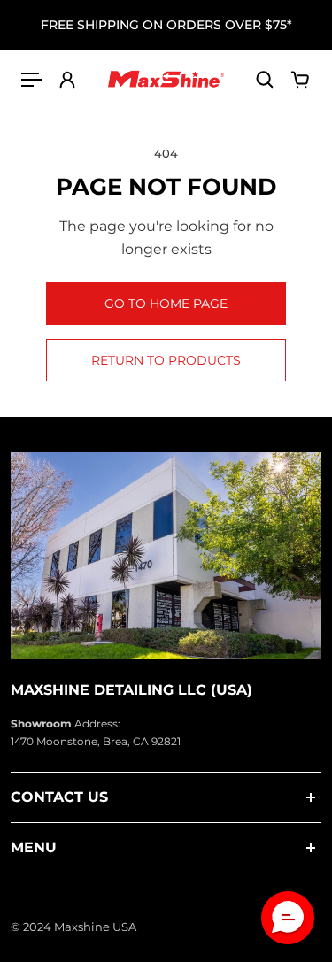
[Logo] (166, 79)
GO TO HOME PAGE (166, 304)
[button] (287, 917)
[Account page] (67, 79)
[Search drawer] (264, 79)
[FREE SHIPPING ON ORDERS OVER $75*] (166, 25)
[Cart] (300, 79)
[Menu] (32, 79)
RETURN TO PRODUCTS (166, 360)
